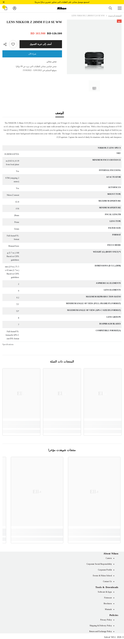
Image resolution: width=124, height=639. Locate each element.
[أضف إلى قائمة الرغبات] (13, 44)
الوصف (59, 112)
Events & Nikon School (102, 576)
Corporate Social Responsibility (99, 564)
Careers (109, 558)
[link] (102, 426)
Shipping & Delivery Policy (101, 625)
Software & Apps (105, 592)
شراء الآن (32, 54)
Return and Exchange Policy (100, 631)
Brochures (108, 603)
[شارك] (5, 44)
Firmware (108, 598)
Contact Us (107, 581)
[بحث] (110, 8)
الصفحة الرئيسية (115, 16)
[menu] (120, 8)
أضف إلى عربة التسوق (41, 44)
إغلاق (3, 2)
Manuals (108, 609)
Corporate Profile (105, 570)
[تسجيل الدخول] (14, 8)
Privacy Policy (106, 620)
